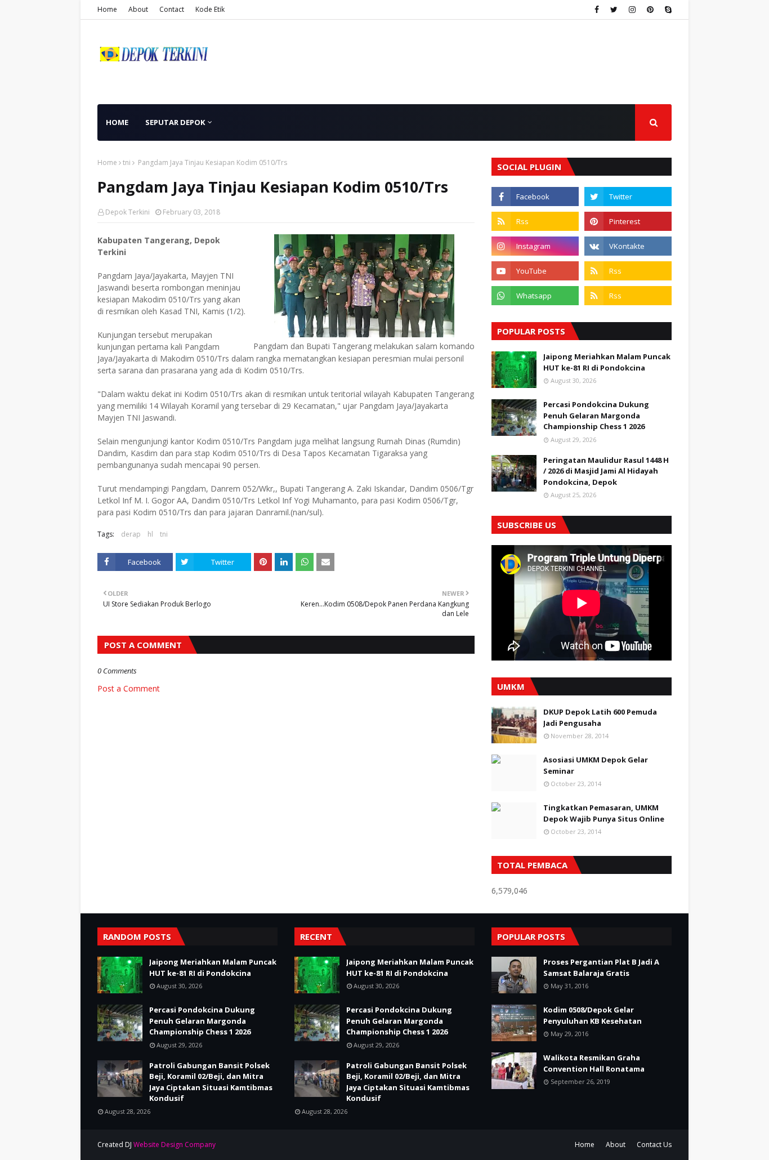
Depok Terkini (127, 212)
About (138, 9)
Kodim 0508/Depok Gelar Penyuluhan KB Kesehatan (592, 1015)
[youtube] (535, 270)
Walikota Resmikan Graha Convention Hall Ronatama (594, 1063)
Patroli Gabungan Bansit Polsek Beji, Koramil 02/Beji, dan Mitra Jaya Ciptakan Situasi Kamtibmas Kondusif (210, 1082)
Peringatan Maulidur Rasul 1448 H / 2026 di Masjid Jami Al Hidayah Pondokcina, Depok (606, 471)
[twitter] (613, 9)
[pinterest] (650, 9)
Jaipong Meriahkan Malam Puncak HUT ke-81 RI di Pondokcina (606, 362)
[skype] (667, 9)
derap (131, 534)
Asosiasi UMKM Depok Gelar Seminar (595, 765)
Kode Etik (210, 9)
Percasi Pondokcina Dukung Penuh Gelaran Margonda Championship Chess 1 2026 (596, 415)
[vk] (628, 246)
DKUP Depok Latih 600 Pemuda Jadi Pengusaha (600, 717)
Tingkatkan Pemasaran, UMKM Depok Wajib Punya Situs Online (603, 813)
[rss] (535, 221)
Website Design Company (174, 1144)
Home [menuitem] (117, 122)
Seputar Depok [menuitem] (175, 122)
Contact (171, 9)
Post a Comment (128, 688)
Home (107, 9)
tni (127, 162)
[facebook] (597, 9)
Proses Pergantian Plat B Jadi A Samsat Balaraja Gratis (601, 967)
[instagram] (632, 9)
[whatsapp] (535, 295)
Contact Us (654, 1144)
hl (150, 534)
